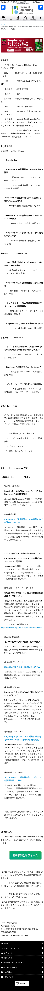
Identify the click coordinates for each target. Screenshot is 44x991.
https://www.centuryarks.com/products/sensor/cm (21, 628)
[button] (3, 7)
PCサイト (23, 983)
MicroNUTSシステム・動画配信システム (22, 667)
